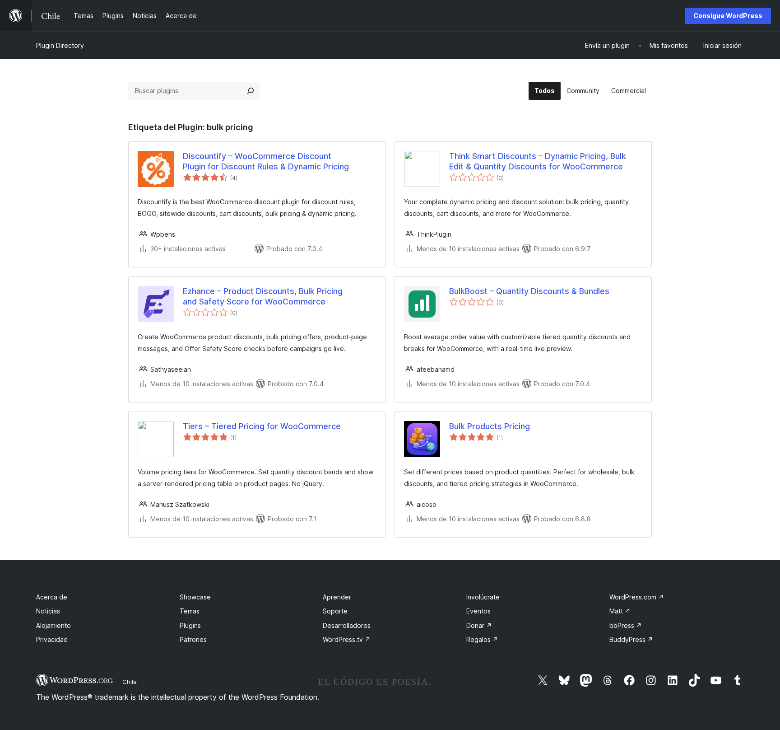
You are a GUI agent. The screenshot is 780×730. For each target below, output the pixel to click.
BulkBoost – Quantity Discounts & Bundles (529, 291)
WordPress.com (636, 597)
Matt (620, 611)
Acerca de (51, 597)
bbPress (625, 625)
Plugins (190, 625)
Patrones (193, 639)
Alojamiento (53, 625)
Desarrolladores (347, 625)
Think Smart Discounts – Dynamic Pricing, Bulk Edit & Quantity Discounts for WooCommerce (537, 161)
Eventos (478, 611)
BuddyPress (631, 639)
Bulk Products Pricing (489, 426)
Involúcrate (483, 597)
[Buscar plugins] (250, 91)
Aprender (337, 597)
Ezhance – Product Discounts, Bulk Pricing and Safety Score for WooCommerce (263, 296)
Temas (190, 611)
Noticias (48, 611)
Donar (479, 625)
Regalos (482, 639)
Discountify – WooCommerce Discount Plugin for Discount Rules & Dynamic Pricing (266, 161)
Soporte (335, 611)
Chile (129, 681)
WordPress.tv (347, 639)
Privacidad (52, 639)
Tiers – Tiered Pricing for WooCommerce (262, 426)
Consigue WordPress (727, 15)
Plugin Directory (60, 45)
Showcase (195, 597)
